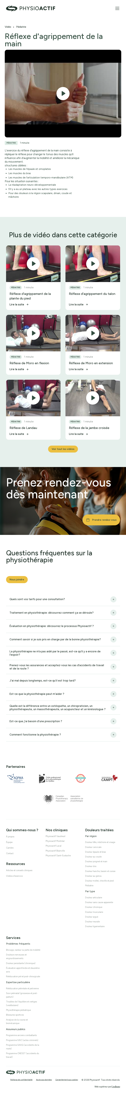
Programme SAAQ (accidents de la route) (22, 1047)
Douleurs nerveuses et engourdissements (16, 956)
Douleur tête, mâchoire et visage (100, 842)
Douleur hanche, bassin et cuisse (100, 871)
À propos (10, 836)
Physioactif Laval (53, 846)
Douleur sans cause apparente (99, 902)
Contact (9, 853)
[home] (30, 8)
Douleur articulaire (93, 897)
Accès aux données (44, 1080)
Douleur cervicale (93, 847)
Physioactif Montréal (55, 841)
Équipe (9, 842)
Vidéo (8, 26)
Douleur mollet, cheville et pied (99, 881)
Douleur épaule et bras (95, 852)
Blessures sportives (15, 1015)
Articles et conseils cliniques (19, 870)
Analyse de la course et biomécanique (17, 1021)
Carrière (9, 848)
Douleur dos (90, 866)
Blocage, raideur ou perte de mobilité (23, 950)
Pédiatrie (21, 26)
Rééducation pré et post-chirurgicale (23, 976)
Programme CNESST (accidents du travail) (22, 1055)
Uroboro (116, 1086)
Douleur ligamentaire (95, 926)
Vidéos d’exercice (14, 876)
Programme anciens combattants (21, 1035)
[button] (116, 8)
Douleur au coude (93, 856)
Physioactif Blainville (55, 850)
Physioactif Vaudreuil (55, 836)
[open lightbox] (63, 93)
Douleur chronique (93, 907)
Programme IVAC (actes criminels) (22, 1040)
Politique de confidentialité (21, 1080)
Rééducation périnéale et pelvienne (22, 988)
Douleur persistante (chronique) (20, 963)
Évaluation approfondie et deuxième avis (23, 970)
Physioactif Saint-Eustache (58, 855)
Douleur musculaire (94, 912)
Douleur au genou (93, 876)
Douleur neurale (92, 921)
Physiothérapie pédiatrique (18, 1010)
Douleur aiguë (91, 917)
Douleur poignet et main (96, 861)
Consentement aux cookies (66, 1080)
